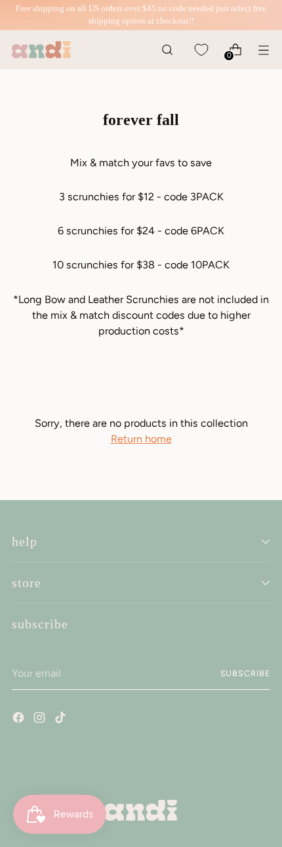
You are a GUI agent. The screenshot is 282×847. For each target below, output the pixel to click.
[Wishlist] (201, 49)
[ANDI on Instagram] (41, 719)
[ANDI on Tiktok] (62, 719)
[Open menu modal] (263, 49)
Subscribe (245, 673)
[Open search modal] (166, 49)
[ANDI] (41, 49)
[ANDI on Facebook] (20, 719)
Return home (141, 439)
